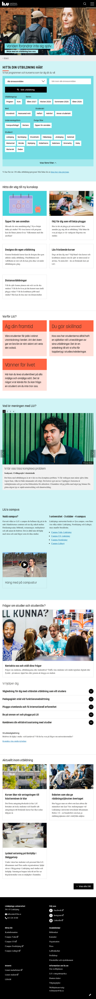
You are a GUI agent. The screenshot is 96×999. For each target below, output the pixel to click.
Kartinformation (11, 932)
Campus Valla (10, 936)
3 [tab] (10, 411)
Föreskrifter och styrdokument (61, 960)
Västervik (10, 149)
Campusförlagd (12, 125)
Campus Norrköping (59, 539)
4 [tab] (13, 411)
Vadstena (56, 143)
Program (9, 101)
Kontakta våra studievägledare (14, 741)
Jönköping (59, 137)
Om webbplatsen (56, 968)
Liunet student (10, 974)
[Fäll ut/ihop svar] (91, 691)
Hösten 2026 (45, 101)
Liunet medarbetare (12, 970)
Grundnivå (10, 113)
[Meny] (92, 4)
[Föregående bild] (3, 454)
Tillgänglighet (54, 982)
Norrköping (22, 137)
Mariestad (10, 143)
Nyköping (31, 143)
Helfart (39, 113)
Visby (78, 143)
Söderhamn (43, 143)
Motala (21, 143)
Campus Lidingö (57, 543)
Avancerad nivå (24, 113)
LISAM (8, 979)
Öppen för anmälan (42, 125)
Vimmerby (67, 143)
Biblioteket (53, 932)
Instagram (58, 915)
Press (51, 946)
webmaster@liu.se (56, 990)
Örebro (20, 149)
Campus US (10, 941)
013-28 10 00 (12, 917)
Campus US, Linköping (60, 536)
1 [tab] (4, 411)
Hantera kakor (54, 978)
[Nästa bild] (93, 454)
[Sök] (84, 4)
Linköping (10, 137)
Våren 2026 (77, 101)
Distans (25, 125)
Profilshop (53, 955)
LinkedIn (57, 920)
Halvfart (49, 113)
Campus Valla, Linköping (61, 532)
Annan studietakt (63, 113)
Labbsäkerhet (54, 950)
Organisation (54, 941)
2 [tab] (7, 411)
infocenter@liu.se (14, 914)
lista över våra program (60, 171)
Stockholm (34, 137)
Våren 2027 (31, 101)
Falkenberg (47, 137)
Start (6, 58)
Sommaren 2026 (62, 101)
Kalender (52, 936)
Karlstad (70, 137)
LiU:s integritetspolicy (58, 973)
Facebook (57, 910)
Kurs (19, 101)
